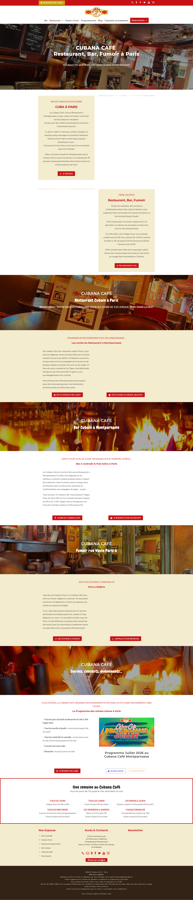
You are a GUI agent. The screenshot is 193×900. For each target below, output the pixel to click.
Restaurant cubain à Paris (51, 844)
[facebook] (140, 2)
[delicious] (132, 2)
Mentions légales (96, 874)
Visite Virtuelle (47, 852)
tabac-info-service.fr (100, 886)
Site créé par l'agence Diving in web (96, 894)
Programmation (88, 20)
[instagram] (153, 2)
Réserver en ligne (96, 860)
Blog (100, 20)
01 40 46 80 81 (96, 847)
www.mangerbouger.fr (124, 877)
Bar (46, 20)
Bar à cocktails (47, 836)
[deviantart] (136, 2)
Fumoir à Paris (72, 20)
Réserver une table (53, 3)
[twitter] (144, 2)
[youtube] (149, 2)
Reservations (138, 20)
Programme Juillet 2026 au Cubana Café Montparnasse (126, 754)
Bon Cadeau (46, 848)
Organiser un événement (116, 20)
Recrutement (46, 856)
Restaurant (55, 20)
